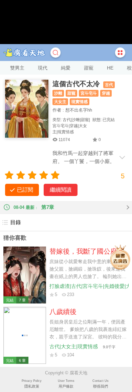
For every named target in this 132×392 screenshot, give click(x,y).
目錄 (15, 222)
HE (110, 68)
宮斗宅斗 (89, 93)
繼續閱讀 (60, 190)
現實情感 (79, 101)
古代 (109, 84)
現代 (42, 68)
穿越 (106, 93)
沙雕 (58, 93)
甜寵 (88, 68)
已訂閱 (25, 190)
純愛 (65, 68)
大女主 (60, 101)
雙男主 (17, 68)
